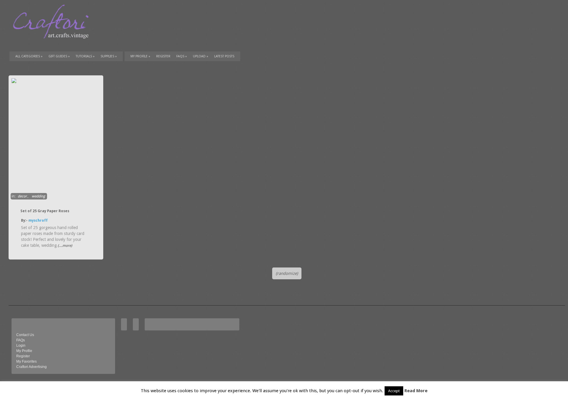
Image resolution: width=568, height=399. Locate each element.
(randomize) (287, 273)
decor (22, 196)
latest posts (224, 56)
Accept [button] (394, 391)
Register (23, 356)
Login (20, 345)
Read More (415, 390)
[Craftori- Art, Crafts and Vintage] (53, 44)
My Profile (140, 56)
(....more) (64, 246)
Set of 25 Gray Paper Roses (44, 211)
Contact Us (25, 335)
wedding (38, 196)
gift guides (59, 56)
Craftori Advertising (31, 367)
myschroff (38, 220)
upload (200, 56)
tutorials (85, 56)
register (163, 56)
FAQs (181, 56)
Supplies (109, 56)
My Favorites (26, 361)
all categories (29, 56)
